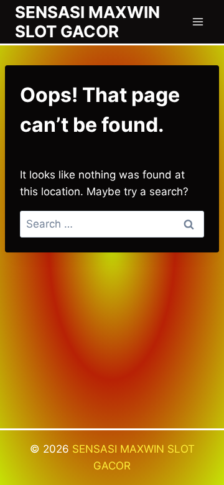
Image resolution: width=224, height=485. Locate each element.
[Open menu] (197, 21)
